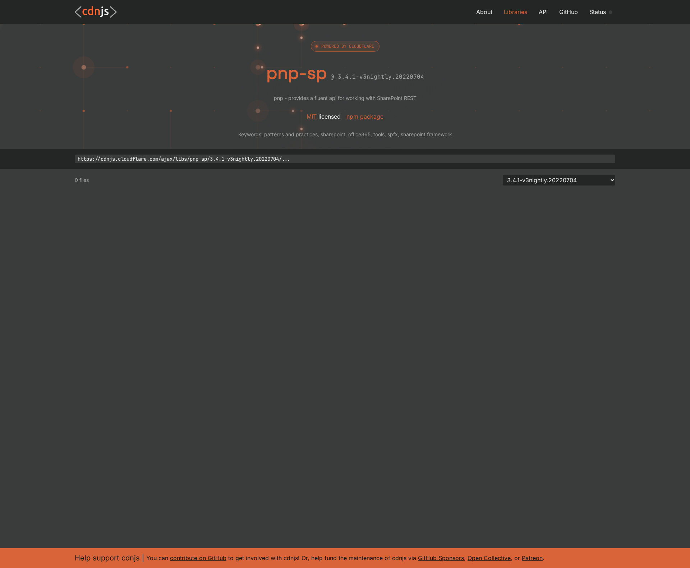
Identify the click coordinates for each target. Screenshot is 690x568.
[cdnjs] (96, 12)
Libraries (515, 11)
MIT (312, 116)
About (484, 11)
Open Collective (489, 558)
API (543, 11)
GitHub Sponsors (441, 558)
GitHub (568, 11)
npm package (364, 116)
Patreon (532, 558)
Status (597, 11)
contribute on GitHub (198, 558)
